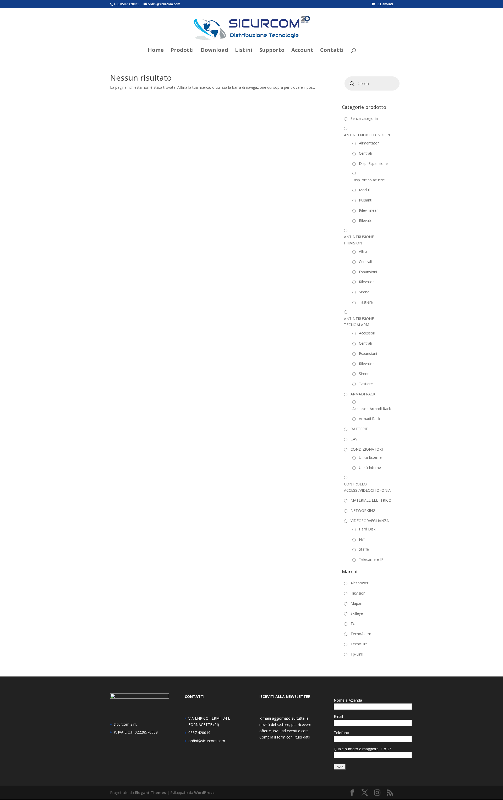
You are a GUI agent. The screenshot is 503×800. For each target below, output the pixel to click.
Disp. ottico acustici (368, 179)
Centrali (365, 153)
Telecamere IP (371, 559)
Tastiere (366, 302)
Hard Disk (367, 529)
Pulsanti (365, 200)
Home (156, 50)
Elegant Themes (150, 792)
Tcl (353, 623)
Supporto (272, 50)
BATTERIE (359, 428)
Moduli (364, 189)
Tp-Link (357, 654)
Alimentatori (369, 143)
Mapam (357, 603)
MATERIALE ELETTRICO (371, 500)
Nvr (362, 539)
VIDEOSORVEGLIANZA (370, 520)
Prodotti (182, 50)
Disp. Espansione (373, 163)
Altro (363, 251)
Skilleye (357, 613)
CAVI (354, 439)
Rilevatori (367, 220)
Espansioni (368, 271)
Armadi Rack (369, 418)
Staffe (364, 549)
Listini (244, 50)
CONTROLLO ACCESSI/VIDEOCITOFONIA (367, 487)
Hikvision (358, 593)
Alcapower (359, 582)
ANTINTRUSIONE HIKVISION (359, 239)
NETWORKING (363, 510)
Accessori (367, 333)
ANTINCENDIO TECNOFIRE (367, 134)
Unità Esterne (370, 457)
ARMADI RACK (363, 393)
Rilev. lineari (369, 210)
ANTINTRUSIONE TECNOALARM (359, 321)
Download (214, 50)
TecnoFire (359, 643)
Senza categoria (364, 118)
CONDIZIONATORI (367, 449)
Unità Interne (370, 467)
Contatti (332, 50)
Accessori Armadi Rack (371, 408)
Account (302, 50)
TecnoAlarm (361, 633)
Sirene (364, 291)
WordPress (204, 792)
